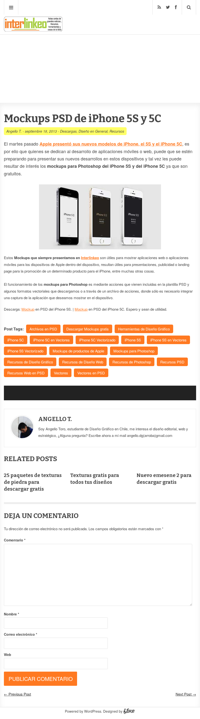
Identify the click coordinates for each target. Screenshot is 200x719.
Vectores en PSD (91, 372)
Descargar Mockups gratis (87, 328)
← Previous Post (17, 694)
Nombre (11, 614)
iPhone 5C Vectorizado (97, 339)
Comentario (14, 540)
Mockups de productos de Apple (78, 350)
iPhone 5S (133, 339)
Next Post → (186, 694)
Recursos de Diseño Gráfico (30, 361)
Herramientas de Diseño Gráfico (144, 328)
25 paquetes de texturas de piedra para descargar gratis (33, 482)
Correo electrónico (20, 634)
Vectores (61, 372)
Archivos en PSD (43, 328)
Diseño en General (93, 131)
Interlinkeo (90, 257)
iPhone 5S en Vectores (168, 339)
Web (7, 654)
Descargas (68, 131)
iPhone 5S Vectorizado (25, 350)
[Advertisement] (100, 54)
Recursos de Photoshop (131, 361)
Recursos (117, 131)
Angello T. (14, 131)
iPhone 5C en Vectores (51, 339)
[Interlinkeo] (33, 29)
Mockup (27, 309)
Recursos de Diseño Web (82, 361)
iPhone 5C (15, 339)
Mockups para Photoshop (133, 350)
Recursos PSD (172, 361)
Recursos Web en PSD (26, 372)
